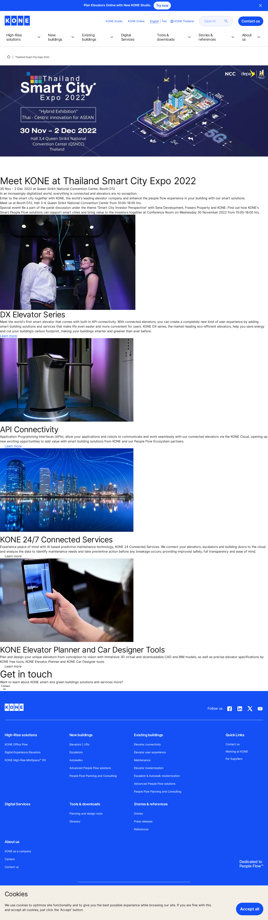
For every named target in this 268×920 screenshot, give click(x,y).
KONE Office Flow (16, 744)
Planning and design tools (85, 813)
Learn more (8, 336)
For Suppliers (234, 758)
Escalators (76, 752)
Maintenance (142, 760)
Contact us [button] (251, 21)
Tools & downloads (84, 804)
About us (12, 842)
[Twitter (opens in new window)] (250, 708)
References (141, 829)
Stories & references (151, 804)
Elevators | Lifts (79, 744)
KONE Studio (114, 21)
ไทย (164, 21)
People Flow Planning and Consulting (93, 775)
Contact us (12, 867)
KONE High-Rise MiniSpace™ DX (25, 760)
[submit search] (226, 21)
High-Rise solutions (21, 735)
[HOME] (8, 56)
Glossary (74, 821)
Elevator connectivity (147, 744)
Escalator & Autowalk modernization (157, 775)
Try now (162, 5)
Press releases (143, 821)
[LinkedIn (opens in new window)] (240, 708)
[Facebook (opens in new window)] (229, 708)
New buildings (81, 735)
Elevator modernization (148, 768)
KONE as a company (18, 851)
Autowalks (76, 760)
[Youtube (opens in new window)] (260, 708)
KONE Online (136, 21)
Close (260, 5)
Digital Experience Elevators (22, 752)
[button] (24, 37)
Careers (10, 859)
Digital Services (17, 804)
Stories (138, 813)
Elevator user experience (150, 752)
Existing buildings (148, 735)
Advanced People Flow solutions (90, 768)
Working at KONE (237, 751)
